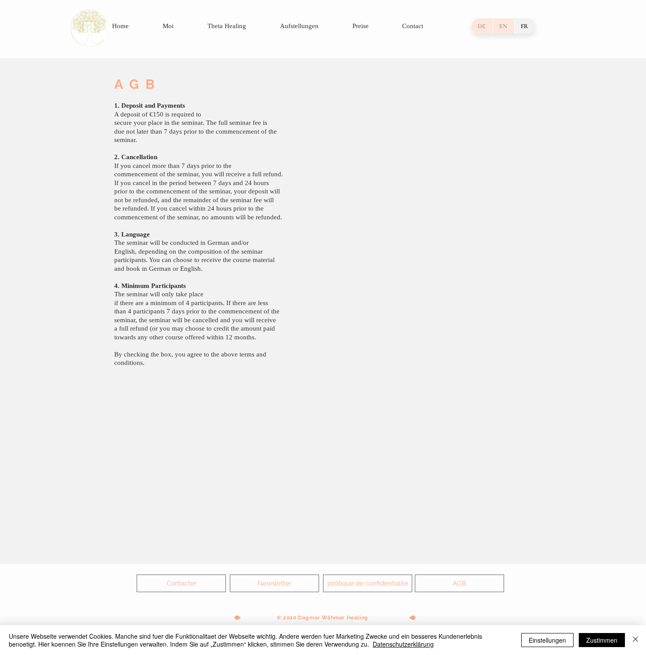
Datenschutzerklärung (403, 644)
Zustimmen (601, 640)
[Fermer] (635, 640)
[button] (274, 583)
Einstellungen (547, 640)
